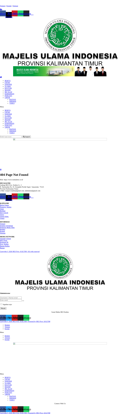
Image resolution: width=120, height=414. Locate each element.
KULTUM (8, 88)
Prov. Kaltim (4, 244)
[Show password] (23, 300)
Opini (2, 209)
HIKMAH (12, 101)
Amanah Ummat (5, 239)
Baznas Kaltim (5, 246)
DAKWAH (8, 84)
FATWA (7, 82)
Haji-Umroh (4, 213)
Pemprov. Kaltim (5, 207)
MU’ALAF (8, 92)
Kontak (9, 6)
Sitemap (15, 6)
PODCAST (8, 96)
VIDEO (12, 103)
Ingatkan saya (7, 304)
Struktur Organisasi (6, 226)
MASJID (8, 90)
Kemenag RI (4, 242)
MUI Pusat (3, 240)
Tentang (2, 6)
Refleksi (2, 211)
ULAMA (8, 86)
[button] (60, 107)
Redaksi (2, 229)
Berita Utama (4, 205)
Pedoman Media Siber (7, 227)
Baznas (2, 248)
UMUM (7, 98)
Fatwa (2, 215)
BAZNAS (12, 99)
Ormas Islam (4, 216)
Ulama (2, 218)
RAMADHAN (9, 94)
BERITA (8, 81)
